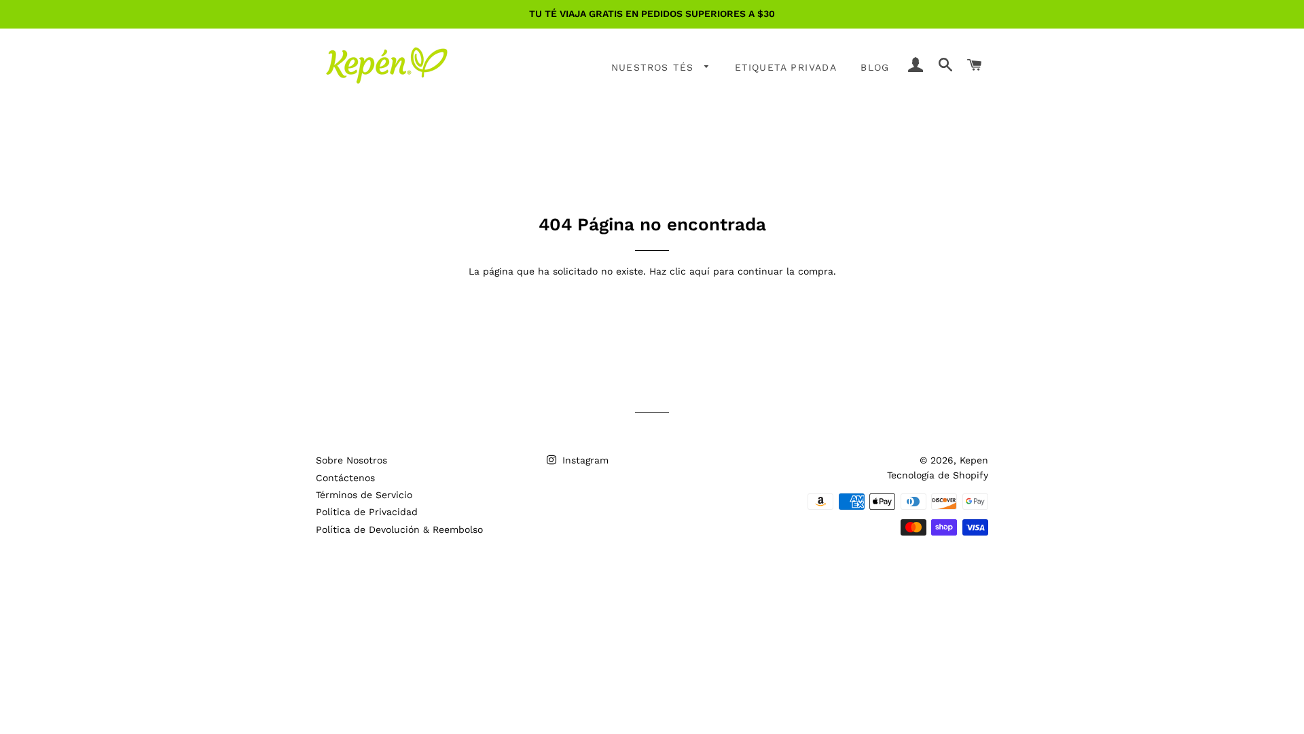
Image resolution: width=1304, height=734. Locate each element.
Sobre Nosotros (351, 460)
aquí (699, 271)
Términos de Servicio (364, 494)
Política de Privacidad (367, 511)
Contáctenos (345, 477)
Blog (875, 67)
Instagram (584, 460)
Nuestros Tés (654, 67)
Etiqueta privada (786, 67)
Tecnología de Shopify (937, 475)
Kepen (974, 460)
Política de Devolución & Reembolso (399, 529)
